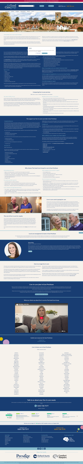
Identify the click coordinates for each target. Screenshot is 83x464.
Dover (16, 383)
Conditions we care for (9, 437)
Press (6, 444)
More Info (30, 251)
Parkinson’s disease (60, 143)
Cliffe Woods (16, 376)
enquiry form (52, 2)
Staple (66, 366)
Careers (32, 11)
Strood (66, 367)
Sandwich (67, 356)
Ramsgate (41, 394)
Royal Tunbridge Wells (66, 354)
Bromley (16, 369)
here (75, 274)
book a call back (66, 40)
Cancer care (45, 144)
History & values (8, 440)
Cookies (15, 462)
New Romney (41, 384)
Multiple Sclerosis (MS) (69, 143)
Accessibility (23, 462)
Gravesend (41, 352)
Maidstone (41, 376)
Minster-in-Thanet (41, 381)
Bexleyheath (16, 358)
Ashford (16, 352)
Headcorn (41, 356)
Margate (41, 378)
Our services (7, 11)
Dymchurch (16, 384)
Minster (41, 383)
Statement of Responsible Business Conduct (56, 462)
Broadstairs (16, 367)
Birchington (16, 363)
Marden (41, 377)
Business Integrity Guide (31, 462)
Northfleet (41, 385)
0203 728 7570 (59, 429)
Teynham (66, 376)
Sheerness (67, 359)
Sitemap (27, 462)
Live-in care (7, 436)
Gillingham (16, 392)
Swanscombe (66, 373)
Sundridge (67, 369)
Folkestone (16, 391)
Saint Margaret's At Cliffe (66, 355)
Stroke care (45, 145)
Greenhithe (41, 354)
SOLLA (26, 226)
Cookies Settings (19, 462)
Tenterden (67, 374)
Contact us (7, 443)
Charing (16, 372)
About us (28, 11)
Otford (41, 388)
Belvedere (16, 356)
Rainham (41, 392)
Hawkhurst (41, 355)
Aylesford (16, 354)
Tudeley (66, 378)
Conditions (17, 11)
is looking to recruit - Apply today (41, 294)
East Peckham (16, 385)
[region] (42, 50)
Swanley (66, 372)
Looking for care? (60, 5)
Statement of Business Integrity (74, 462)
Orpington (41, 387)
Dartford (16, 380)
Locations (12, 11)
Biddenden (16, 361)
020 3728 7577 (74, 39)
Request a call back (41, 408)
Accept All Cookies (45, 53)
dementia (55, 143)
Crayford (16, 378)
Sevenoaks (66, 358)
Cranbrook (16, 377)
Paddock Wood (41, 389)
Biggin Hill (16, 362)
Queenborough (41, 391)
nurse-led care (7, 59)
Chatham (16, 373)
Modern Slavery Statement (66, 462)
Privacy (5, 462)
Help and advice (23, 11)
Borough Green (16, 366)
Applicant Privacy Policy (10, 462)
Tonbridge (67, 377)
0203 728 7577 (72, 275)
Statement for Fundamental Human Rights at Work (42, 462)
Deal (16, 381)
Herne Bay (41, 358)
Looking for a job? (69, 5)
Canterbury (16, 370)
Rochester (67, 352)
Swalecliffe (66, 370)
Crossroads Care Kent (42, 341)
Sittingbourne (66, 362)
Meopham (41, 380)
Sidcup (66, 361)
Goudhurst (16, 394)
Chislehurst (16, 374)
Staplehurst (66, 365)
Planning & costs (8, 439)
